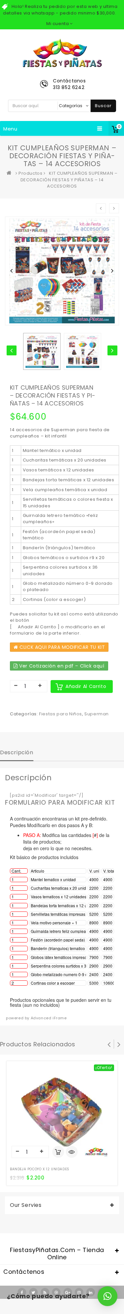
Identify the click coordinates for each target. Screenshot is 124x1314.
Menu (10, 128)
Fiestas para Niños (60, 714)
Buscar (103, 106)
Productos (30, 173)
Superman (96, 714)
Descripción (16, 752)
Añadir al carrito (85, 686)
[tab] (16, 753)
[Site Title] (62, 52)
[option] (42, 351)
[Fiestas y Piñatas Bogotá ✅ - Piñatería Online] (11, 173)
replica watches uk (54, 1310)
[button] (107, 1296)
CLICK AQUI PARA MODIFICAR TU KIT (61, 647)
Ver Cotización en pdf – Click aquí (61, 666)
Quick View (72, 1152)
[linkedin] (90, 1292)
